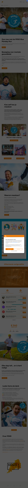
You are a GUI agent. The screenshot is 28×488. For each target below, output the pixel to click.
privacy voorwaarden (14, 242)
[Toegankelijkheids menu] (27, 0)
